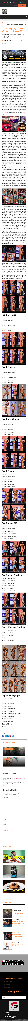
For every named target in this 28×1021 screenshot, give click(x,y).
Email (5, 819)
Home (5, 23)
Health (6, 759)
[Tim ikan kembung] (14, 751)
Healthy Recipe (8, 749)
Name (5, 813)
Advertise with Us (8, 981)
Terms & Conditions (8, 987)
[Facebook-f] (17, 2)
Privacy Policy (7, 984)
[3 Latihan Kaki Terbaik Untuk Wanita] (7, 946)
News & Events (11, 23)
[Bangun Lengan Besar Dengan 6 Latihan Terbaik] (7, 923)
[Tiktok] (10, 2)
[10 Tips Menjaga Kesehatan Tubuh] (14, 762)
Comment (6, 797)
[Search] (26, 17)
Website (5, 824)
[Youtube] (23, 2)
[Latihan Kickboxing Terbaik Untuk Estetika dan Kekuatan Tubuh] (7, 936)
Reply (4, 785)
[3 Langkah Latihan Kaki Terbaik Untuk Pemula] (7, 913)
